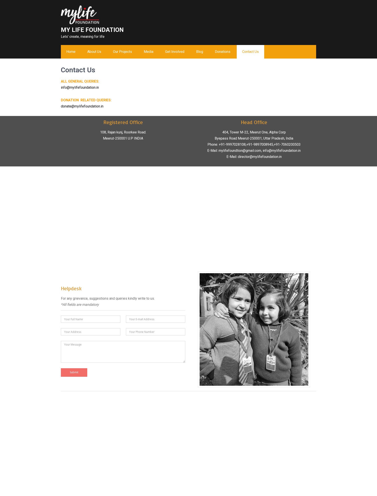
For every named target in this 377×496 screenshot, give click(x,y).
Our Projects (122, 52)
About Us (94, 52)
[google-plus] (309, 9)
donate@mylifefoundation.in (82, 106)
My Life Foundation (92, 29)
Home (70, 52)
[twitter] (303, 9)
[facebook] (298, 9)
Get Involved (174, 52)
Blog (199, 52)
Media (148, 52)
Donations (222, 52)
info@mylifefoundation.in (80, 87)
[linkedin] (314, 9)
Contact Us (250, 52)
